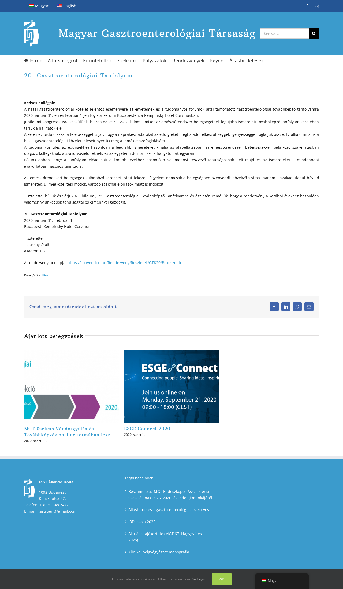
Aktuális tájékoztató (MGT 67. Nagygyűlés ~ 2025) (166, 537)
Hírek (46, 275)
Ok (221, 579)
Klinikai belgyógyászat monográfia (158, 551)
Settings (199, 579)
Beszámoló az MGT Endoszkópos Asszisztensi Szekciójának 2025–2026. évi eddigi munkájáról (170, 494)
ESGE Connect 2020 (147, 428)
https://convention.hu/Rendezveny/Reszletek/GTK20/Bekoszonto (125, 262)
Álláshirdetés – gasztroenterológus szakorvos (168, 509)
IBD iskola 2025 (141, 521)
